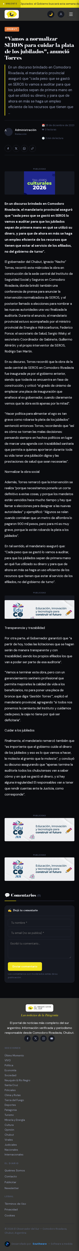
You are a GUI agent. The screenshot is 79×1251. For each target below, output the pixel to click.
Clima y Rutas (13, 1095)
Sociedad (10, 1075)
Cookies (10, 1215)
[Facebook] (27, 1038)
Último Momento (14, 1055)
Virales (9, 1139)
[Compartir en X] (16, 148)
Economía (10, 1070)
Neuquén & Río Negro (17, 1080)
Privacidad (11, 1209)
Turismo (9, 1115)
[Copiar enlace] (32, 148)
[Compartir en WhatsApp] (24, 148)
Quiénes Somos (15, 1170)
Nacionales (11, 1149)
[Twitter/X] (35, 1038)
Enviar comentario (24, 966)
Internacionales (14, 1154)
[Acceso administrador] (61, 14)
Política (9, 1065)
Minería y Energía (15, 1120)
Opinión (9, 1129)
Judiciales (11, 1144)
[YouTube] (51, 1038)
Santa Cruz (11, 1085)
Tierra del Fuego (14, 1100)
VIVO (8, 1060)
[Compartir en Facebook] (8, 148)
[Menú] (70, 14)
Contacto (11, 1176)
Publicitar (10, 1182)
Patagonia (11, 1110)
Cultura (9, 1125)
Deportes (10, 1105)
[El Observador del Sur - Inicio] (12, 14)
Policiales (10, 1090)
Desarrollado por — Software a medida (42, 1243)
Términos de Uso (15, 1203)
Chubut (12, 29)
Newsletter (12, 1188)
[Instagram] (43, 1038)
